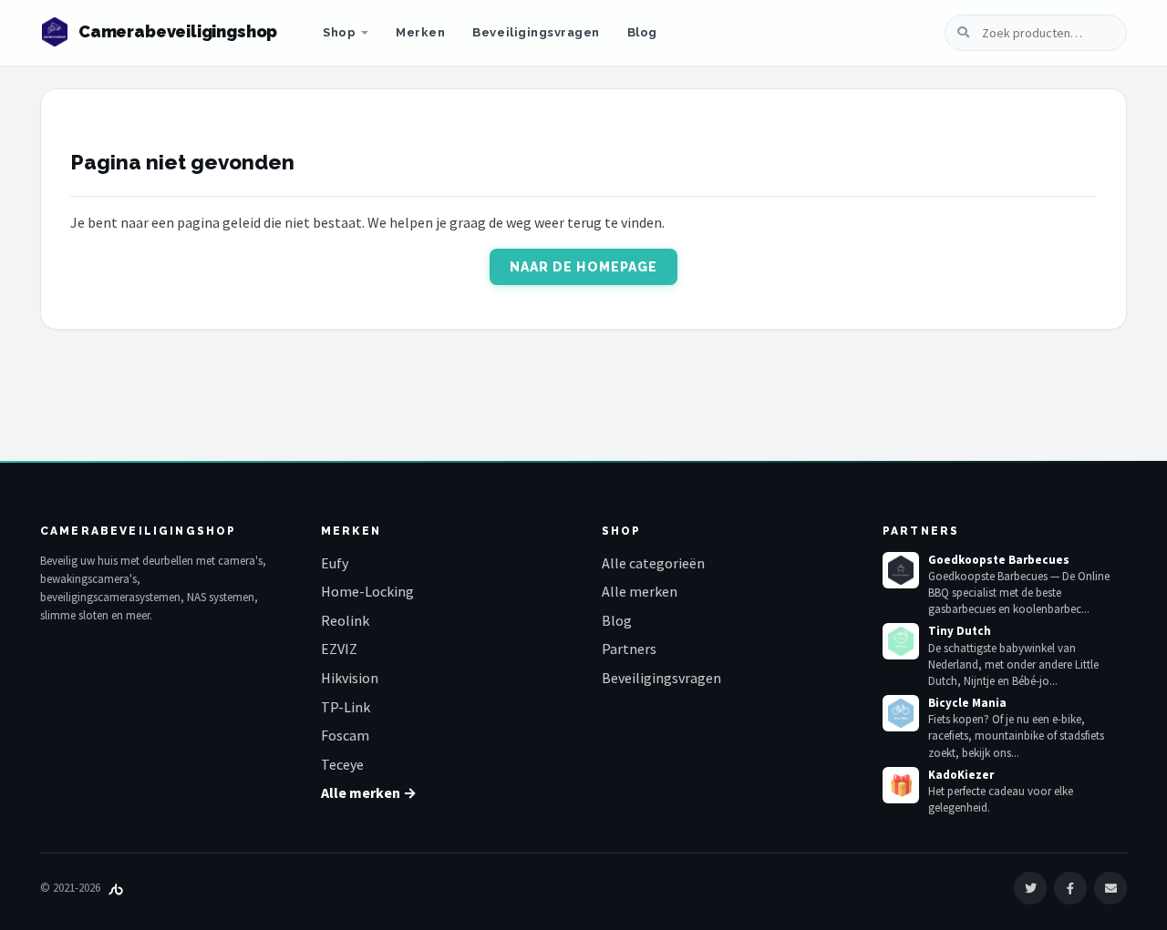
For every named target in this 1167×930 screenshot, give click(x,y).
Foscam (345, 735)
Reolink (345, 620)
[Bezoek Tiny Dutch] (901, 641)
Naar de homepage (584, 267)
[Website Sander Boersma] (116, 887)
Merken (420, 32)
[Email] (1110, 888)
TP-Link (345, 707)
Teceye (342, 764)
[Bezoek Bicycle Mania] (901, 713)
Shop (339, 32)
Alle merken (639, 591)
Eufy (334, 563)
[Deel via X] (1030, 888)
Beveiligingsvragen (535, 32)
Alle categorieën (653, 563)
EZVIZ (339, 648)
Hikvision (349, 678)
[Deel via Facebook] (1070, 888)
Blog (642, 32)
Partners (629, 648)
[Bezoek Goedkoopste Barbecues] (901, 570)
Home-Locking (367, 591)
